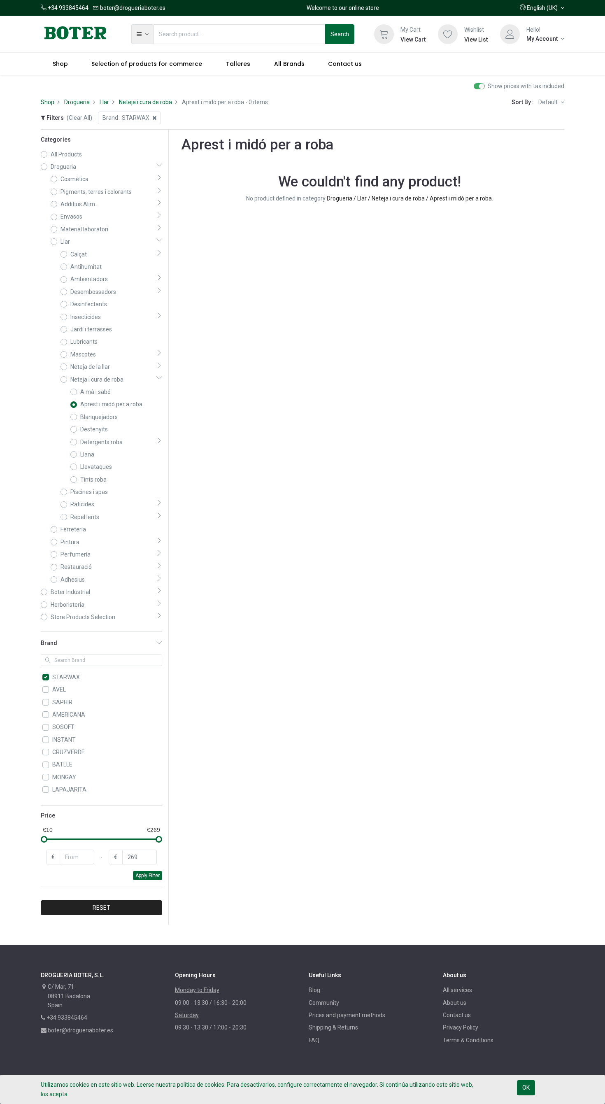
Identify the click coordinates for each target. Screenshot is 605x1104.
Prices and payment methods (347, 1015)
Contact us (457, 1015)
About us (454, 1002)
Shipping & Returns (333, 1027)
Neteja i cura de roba (145, 102)
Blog (314, 990)
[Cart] (384, 34)
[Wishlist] (448, 34)
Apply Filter (147, 875)
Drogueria (77, 102)
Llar (104, 102)
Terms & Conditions (468, 1040)
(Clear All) (79, 117)
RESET (101, 907)
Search (339, 34)
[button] (542, 7)
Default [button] (548, 102)
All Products (66, 154)
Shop (47, 102)
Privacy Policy (460, 1027)
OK (526, 1087)
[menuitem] (60, 64)
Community (324, 1002)
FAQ (314, 1040)
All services (457, 990)
